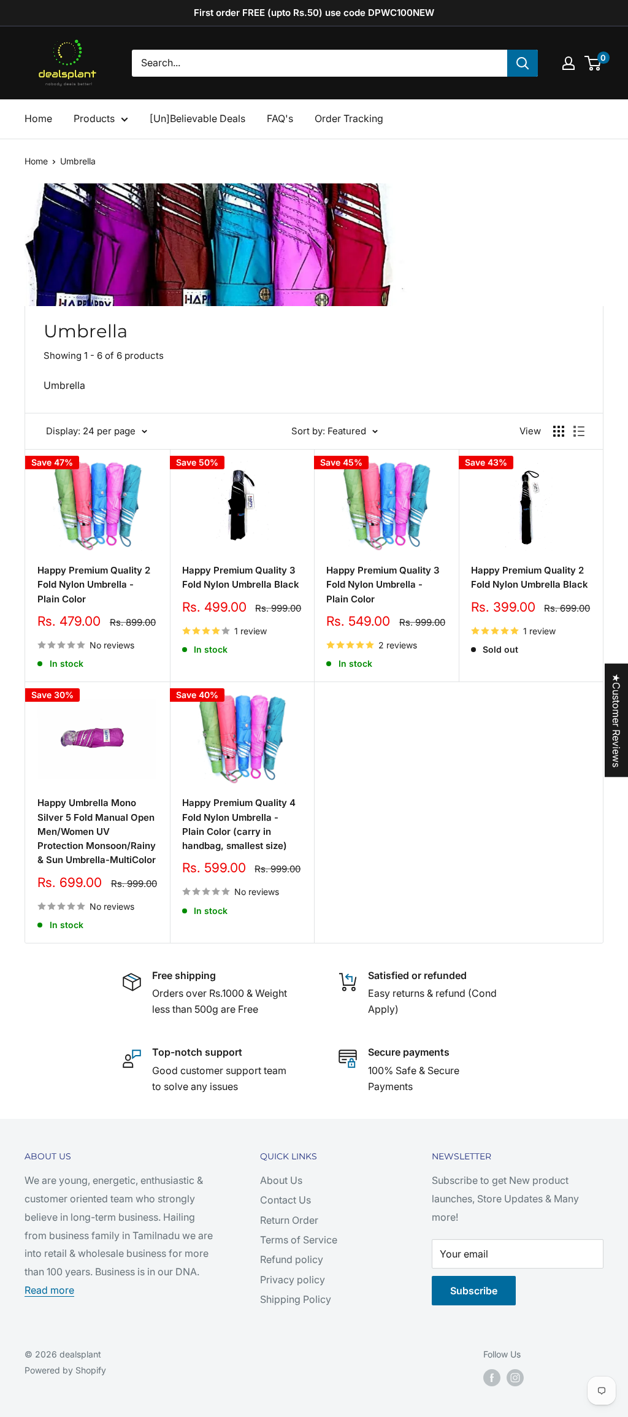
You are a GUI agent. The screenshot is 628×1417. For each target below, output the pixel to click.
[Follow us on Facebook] (491, 1377)
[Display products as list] (578, 431)
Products (94, 118)
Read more (49, 1290)
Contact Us (285, 1200)
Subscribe (473, 1291)
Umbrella (78, 161)
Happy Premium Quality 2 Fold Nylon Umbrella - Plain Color (93, 584)
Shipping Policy (295, 1299)
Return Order (289, 1220)
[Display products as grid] (558, 431)
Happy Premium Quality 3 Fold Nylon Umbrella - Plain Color (383, 584)
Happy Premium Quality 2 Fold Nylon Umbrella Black (529, 577)
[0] (593, 63)
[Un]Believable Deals (197, 118)
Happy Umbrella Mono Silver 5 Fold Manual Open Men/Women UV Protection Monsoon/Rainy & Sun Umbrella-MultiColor (96, 831)
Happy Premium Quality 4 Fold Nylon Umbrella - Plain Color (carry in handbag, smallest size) (239, 824)
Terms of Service (298, 1240)
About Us (281, 1180)
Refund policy (291, 1259)
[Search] (522, 63)
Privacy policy (292, 1279)
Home (38, 118)
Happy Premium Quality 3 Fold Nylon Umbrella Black (240, 577)
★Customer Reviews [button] (616, 720)
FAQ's (280, 118)
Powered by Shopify (65, 1370)
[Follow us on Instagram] (515, 1377)
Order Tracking (349, 118)
